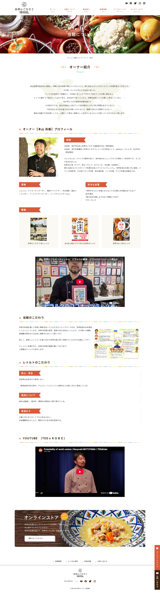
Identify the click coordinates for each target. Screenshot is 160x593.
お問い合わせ (102, 561)
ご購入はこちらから (35, 538)
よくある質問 (73, 561)
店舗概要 (58, 561)
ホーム (69, 58)
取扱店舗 (87, 561)
